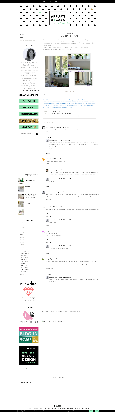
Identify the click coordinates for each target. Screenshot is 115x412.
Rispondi (48, 134)
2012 (21, 247)
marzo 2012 (23, 267)
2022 (21, 222)
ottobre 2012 (24, 253)
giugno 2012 (24, 261)
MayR (47, 158)
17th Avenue (60, 377)
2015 (21, 239)
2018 (21, 232)
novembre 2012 (24, 251)
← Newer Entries (46, 315)
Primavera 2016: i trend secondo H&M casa (30, 179)
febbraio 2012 (24, 269)
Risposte (49, 137)
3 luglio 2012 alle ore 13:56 (56, 206)
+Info (91, 411)
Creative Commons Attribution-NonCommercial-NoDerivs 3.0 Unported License (66, 408)
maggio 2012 (24, 263)
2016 (21, 237)
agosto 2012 (24, 257)
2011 (21, 274)
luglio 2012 (23, 259)
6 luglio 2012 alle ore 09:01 (65, 219)
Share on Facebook (52, 116)
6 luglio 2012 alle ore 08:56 (65, 140)
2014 (21, 242)
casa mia (61, 113)
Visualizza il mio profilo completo (29, 90)
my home (70, 113)
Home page (69, 316)
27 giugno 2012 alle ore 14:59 (62, 192)
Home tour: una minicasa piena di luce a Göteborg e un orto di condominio (31, 196)
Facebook (22, 33)
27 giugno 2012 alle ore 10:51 (55, 158)
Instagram (22, 34)
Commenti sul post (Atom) (53, 317)
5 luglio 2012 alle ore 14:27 (56, 259)
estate (66, 113)
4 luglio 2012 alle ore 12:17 (52, 231)
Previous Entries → (91, 315)
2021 (21, 225)
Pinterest (22, 37)
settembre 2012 (24, 255)
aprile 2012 (23, 265)
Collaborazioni (68, 1)
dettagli (47, 259)
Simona (47, 206)
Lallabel (51, 170)
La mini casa (27, 186)
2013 (21, 244)
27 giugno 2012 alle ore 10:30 (62, 127)
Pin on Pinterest (69, 116)
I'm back (26, 209)
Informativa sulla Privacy (25, 369)
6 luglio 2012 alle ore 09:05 (65, 245)
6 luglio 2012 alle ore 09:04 (65, 277)
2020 (21, 227)
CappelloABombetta (50, 127)
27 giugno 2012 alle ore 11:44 (60, 170)
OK (97, 411)
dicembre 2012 (24, 249)
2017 (21, 234)
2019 (21, 230)
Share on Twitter (87, 116)
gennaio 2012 (24, 271)
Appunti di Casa (53, 113)
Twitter (21, 36)
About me (53, 1)
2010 (21, 276)
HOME (43, 1)
